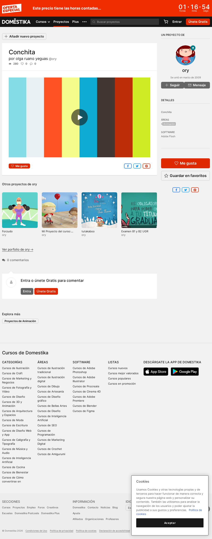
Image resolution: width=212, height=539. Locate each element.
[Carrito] (166, 22)
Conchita (166, 112)
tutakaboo (88, 231)
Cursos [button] (41, 22)
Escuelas (7, 513)
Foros (41, 507)
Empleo (31, 507)
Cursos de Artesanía (50, 391)
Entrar (177, 22)
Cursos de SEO (47, 425)
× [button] (208, 8)
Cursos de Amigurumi (51, 454)
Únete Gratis (46, 291)
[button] (84, 22)
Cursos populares (119, 378)
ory (34, 184)
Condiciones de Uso (36, 530)
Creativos (52, 507)
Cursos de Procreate (86, 386)
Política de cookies (86, 530)
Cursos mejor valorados (123, 373)
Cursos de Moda (12, 420)
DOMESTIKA (16, 22)
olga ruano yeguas (36, 58)
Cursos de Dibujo (48, 386)
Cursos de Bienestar (15, 472)
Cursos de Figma (83, 411)
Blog (115, 507)
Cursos (6, 507)
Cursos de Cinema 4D (87, 391)
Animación (169, 123)
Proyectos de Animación (20, 321)
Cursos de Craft (12, 373)
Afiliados (78, 519)
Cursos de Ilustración (15, 368)
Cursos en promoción (122, 383)
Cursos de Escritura (15, 425)
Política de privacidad (61, 530)
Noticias (105, 507)
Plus (75, 22)
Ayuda (76, 513)
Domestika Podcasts (27, 513)
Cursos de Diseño (13, 396)
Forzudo (7, 231)
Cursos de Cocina (13, 467)
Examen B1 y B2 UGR (134, 231)
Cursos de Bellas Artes (52, 405)
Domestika (79, 507)
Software (81, 362)
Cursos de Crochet (49, 449)
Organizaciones (94, 519)
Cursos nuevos (118, 368)
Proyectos (61, 22)
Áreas (42, 362)
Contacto (93, 507)
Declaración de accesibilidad (114, 530)
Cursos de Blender (85, 405)
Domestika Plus (50, 513)
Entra (27, 291)
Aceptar (170, 522)
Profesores (112, 519)
